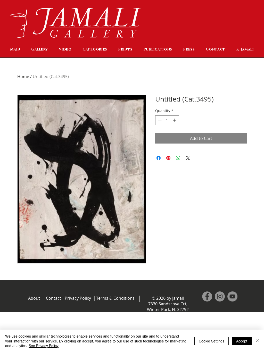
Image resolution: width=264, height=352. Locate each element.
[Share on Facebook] (158, 158)
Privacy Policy (78, 298)
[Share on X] (188, 158)
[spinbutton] (167, 120)
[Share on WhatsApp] (178, 158)
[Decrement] (159, 120)
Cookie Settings (211, 340)
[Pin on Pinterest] (168, 158)
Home (23, 76)
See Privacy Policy (44, 345)
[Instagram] (220, 296)
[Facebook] (207, 296)
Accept (241, 340)
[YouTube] (232, 296)
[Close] (258, 341)
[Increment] (175, 120)
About (34, 298)
